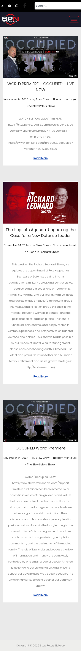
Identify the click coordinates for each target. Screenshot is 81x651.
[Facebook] (25, 6)
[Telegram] (11, 6)
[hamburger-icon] (74, 19)
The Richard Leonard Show (41, 252)
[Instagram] (18, 6)
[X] (4, 6)
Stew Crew (42, 99)
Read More (40, 158)
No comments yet (64, 99)
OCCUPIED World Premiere (40, 448)
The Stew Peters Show (41, 106)
